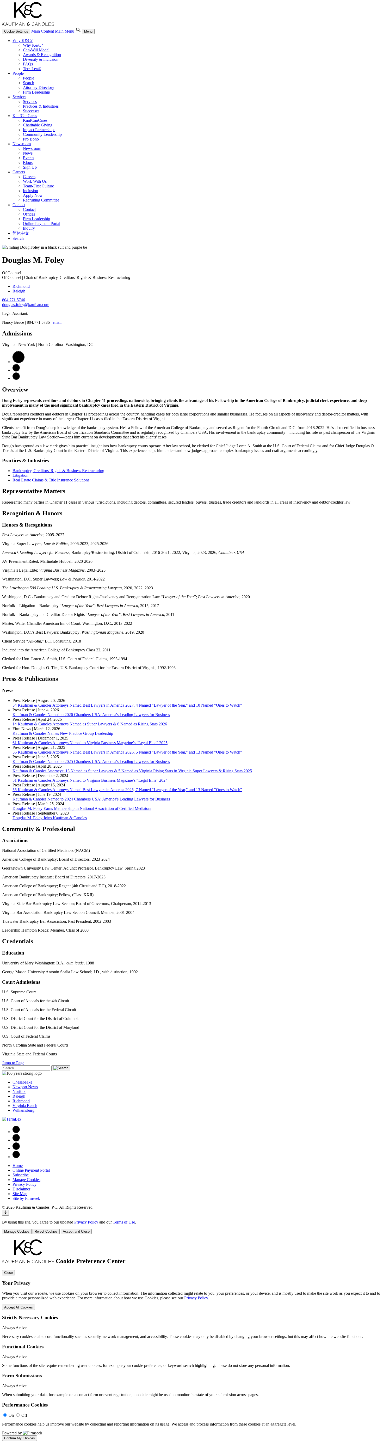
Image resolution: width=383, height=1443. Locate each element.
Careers (19, 172)
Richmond (21, 286)
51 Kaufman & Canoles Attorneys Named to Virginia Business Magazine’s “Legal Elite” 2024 (90, 780)
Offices (29, 214)
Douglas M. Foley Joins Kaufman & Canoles (50, 818)
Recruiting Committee (41, 200)
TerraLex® (32, 68)
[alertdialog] (191, 1340)
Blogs (28, 162)
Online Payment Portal (41, 223)
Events (28, 158)
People (18, 73)
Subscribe (21, 1175)
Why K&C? (23, 40)
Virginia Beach (25, 1105)
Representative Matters (33, 491)
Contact (19, 205)
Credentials (17, 941)
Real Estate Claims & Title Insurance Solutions (51, 480)
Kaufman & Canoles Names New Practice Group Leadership (63, 733)
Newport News (25, 1087)
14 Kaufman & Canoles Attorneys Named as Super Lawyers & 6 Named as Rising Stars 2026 (90, 724)
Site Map (20, 1193)
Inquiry (29, 228)
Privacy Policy (24, 1184)
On (11, 1415)
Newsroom (22, 144)
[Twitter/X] (16, 1148)
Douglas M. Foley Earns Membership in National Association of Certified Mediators (82, 808)
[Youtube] (16, 1156)
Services (19, 97)
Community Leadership (42, 134)
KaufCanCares (25, 115)
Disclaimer (21, 1189)
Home (18, 1165)
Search (28, 83)
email (57, 322)
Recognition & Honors (32, 513)
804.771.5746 (13, 300)
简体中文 (21, 233)
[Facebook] (16, 1131)
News (28, 153)
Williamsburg (23, 1110)
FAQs (28, 64)
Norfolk (19, 1091)
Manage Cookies (26, 1179)
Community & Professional (38, 829)
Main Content (42, 31)
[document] (191, 1340)
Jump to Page (13, 1063)
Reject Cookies (46, 1231)
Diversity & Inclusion (40, 59)
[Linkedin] (16, 1140)
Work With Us (35, 181)
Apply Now (33, 195)
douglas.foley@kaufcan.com (25, 304)
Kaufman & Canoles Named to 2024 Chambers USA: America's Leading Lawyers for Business (91, 799)
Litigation (20, 475)
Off (24, 1415)
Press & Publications (30, 678)
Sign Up (30, 167)
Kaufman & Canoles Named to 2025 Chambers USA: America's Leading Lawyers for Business (91, 761)
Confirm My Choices (19, 1438)
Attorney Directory (38, 87)
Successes (31, 111)
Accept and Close (76, 1231)
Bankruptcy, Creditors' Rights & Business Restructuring (58, 470)
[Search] (78, 31)
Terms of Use (124, 1222)
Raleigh (19, 291)
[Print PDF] (18, 361)
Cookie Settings (16, 31)
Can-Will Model (36, 50)
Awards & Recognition (42, 54)
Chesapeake (22, 1082)
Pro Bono (31, 139)
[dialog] (191, 1227)
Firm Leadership (36, 92)
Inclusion (30, 190)
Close (8, 1273)
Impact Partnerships (39, 129)
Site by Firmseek (26, 1198)
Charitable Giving (37, 125)
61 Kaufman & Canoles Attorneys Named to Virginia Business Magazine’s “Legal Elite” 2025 (90, 743)
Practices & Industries (41, 106)
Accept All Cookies (18, 1307)
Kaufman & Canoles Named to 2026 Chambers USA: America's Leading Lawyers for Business (91, 714)
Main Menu (64, 31)
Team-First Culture (38, 186)
